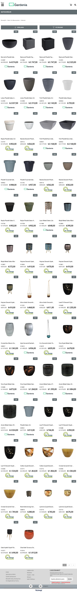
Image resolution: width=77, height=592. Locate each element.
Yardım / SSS (30, 575)
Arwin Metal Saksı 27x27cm (47, 384)
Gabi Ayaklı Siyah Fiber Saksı (8, 547)
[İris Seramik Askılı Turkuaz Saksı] (48, 330)
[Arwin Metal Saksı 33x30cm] (67, 370)
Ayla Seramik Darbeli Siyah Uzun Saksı (27, 343)
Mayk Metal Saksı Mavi (66, 220)
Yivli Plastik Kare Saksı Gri (47, 139)
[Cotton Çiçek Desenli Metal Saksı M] (29, 452)
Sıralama (20, 27)
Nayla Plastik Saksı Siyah (8, 220)
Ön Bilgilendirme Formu (12, 581)
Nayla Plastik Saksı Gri (8, 139)
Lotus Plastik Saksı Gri (27, 98)
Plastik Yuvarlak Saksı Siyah (27, 180)
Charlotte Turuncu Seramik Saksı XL (27, 547)
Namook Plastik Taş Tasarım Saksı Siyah (47, 57)
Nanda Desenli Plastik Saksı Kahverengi (66, 180)
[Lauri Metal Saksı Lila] (48, 207)
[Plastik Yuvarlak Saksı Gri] (9, 166)
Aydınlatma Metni (11, 574)
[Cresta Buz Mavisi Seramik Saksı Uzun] (9, 330)
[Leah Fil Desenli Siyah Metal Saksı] (67, 289)
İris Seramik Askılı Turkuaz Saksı (47, 343)
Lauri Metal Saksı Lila (46, 220)
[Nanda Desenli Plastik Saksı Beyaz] (29, 125)
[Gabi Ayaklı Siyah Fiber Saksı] (9, 534)
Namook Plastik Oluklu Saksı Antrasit (66, 57)
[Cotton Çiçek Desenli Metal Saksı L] (48, 452)
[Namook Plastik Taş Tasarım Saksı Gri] (29, 43)
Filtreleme (59, 27)
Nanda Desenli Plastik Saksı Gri (47, 180)
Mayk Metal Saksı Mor (8, 261)
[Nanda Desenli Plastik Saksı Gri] (48, 166)
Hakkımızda (30, 570)
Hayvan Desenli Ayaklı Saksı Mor (66, 261)
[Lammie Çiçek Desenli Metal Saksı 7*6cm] (67, 493)
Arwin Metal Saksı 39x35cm (8, 425)
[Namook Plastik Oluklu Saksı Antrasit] (67, 43)
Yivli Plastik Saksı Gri (46, 98)
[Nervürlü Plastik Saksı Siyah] (9, 43)
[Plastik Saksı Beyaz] (67, 84)
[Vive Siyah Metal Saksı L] (29, 370)
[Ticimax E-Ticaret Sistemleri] (38, 590)
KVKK (7, 572)
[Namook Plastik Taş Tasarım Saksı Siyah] (48, 43)
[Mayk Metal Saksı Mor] (9, 248)
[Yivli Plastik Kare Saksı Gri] (48, 125)
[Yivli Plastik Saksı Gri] (48, 84)
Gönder (70, 579)
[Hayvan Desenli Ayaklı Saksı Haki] (9, 289)
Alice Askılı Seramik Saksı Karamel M (27, 302)
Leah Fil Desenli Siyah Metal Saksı (66, 302)
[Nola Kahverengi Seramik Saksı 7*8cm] (29, 493)
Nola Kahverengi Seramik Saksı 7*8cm (27, 507)
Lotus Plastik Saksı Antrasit (8, 98)
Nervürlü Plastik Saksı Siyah (8, 57)
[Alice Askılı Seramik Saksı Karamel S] (48, 289)
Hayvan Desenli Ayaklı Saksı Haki (8, 302)
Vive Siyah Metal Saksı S (66, 343)
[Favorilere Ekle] (9, 50)
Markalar (29, 572)
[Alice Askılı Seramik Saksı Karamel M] (29, 289)
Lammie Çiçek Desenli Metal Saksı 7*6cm (66, 507)
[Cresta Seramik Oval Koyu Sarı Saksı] (67, 452)
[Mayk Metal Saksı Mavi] (67, 207)
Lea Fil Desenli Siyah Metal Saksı (47, 425)
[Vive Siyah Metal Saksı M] (9, 370)
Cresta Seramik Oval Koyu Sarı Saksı (66, 466)
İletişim (29, 577)
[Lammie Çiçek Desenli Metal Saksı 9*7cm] (48, 493)
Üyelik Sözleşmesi (11, 576)
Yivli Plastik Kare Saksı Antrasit (66, 139)
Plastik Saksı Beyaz (65, 98)
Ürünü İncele (13, 50)
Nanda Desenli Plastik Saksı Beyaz (27, 139)
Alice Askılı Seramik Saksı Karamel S (47, 302)
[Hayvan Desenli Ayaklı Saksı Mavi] (29, 248)
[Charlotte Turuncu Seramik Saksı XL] (29, 534)
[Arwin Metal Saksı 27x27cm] (48, 370)
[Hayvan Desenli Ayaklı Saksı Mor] (67, 248)
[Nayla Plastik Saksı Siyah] (9, 207)
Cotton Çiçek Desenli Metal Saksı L (47, 466)
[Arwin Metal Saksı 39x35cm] (9, 411)
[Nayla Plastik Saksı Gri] (9, 125)
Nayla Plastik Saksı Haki (27, 220)
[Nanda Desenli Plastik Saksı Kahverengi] (67, 166)
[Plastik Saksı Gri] (29, 411)
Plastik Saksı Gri (25, 425)
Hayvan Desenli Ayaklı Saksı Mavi (27, 261)
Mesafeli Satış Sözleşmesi (13, 578)
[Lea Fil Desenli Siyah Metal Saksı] (48, 411)
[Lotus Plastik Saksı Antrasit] (9, 84)
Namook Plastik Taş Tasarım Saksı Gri (27, 57)
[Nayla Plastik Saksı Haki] (29, 207)
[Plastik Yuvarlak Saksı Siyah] (29, 166)
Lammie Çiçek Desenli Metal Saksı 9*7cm (47, 507)
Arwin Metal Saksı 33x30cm (66, 384)
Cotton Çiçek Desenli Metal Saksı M (27, 466)
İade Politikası (31, 579)
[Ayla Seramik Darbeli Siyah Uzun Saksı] (29, 330)
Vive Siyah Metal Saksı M (8, 384)
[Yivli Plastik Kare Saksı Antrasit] (67, 125)
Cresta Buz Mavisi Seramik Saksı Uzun (8, 343)
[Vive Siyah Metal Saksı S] (67, 330)
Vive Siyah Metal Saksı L (27, 384)
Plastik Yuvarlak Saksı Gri (8, 180)
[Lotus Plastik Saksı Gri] (29, 84)
